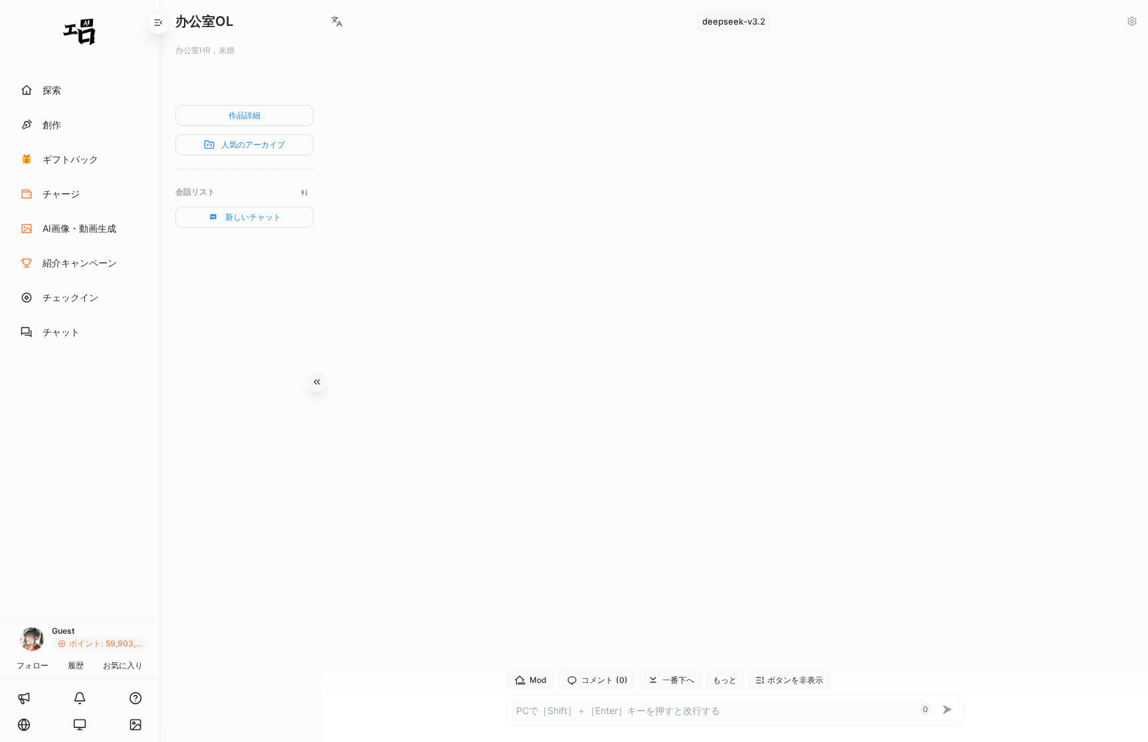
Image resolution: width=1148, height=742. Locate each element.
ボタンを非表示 (795, 680)
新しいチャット (253, 217)
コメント (604, 680)
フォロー (32, 665)
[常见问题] (135, 698)
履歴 (76, 665)
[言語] (24, 724)
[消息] (79, 698)
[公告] (24, 698)
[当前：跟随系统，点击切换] (79, 724)
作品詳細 (244, 115)
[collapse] (158, 23)
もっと (725, 680)
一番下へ (678, 680)
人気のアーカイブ (253, 144)
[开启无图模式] (135, 724)
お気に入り (123, 665)
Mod (538, 680)
